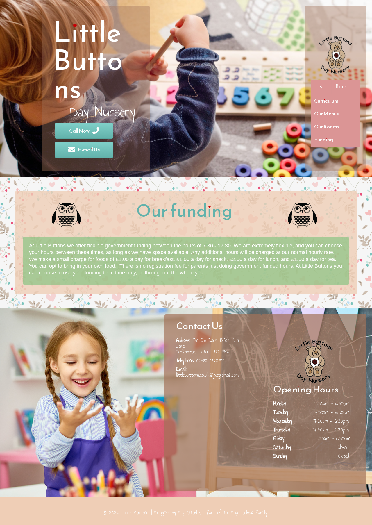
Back (341, 86)
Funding (323, 139)
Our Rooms (326, 127)
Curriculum (326, 101)
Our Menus (326, 113)
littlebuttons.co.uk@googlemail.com (207, 375)
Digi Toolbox (242, 512)
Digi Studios (189, 512)
